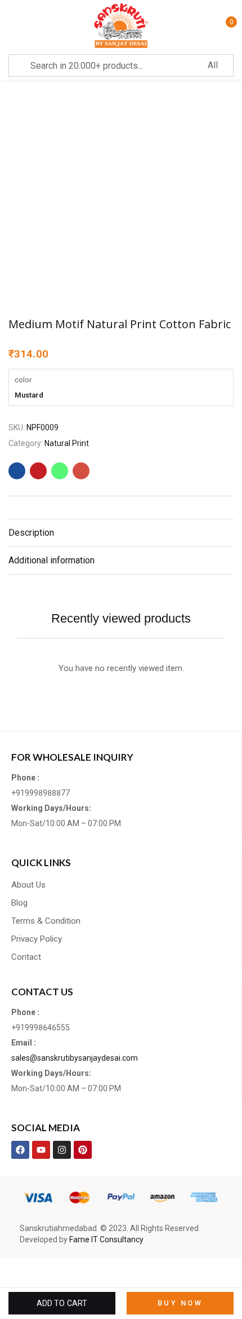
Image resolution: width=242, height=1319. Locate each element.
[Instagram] (62, 1150)
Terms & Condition (45, 921)
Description (31, 532)
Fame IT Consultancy (106, 1239)
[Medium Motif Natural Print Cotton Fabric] (16, 470)
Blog (19, 903)
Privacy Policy (36, 939)
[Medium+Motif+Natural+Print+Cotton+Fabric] (38, 470)
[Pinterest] (83, 1150)
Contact (26, 957)
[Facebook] (20, 1150)
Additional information (51, 560)
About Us (28, 885)
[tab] (121, 532)
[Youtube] (41, 1150)
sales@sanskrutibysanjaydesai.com (74, 1057)
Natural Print (66, 443)
